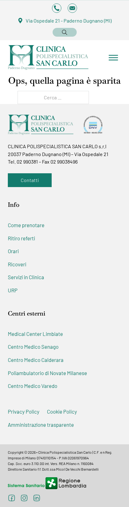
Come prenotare (26, 225)
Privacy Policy (23, 411)
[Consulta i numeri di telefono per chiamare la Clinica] (56, 8)
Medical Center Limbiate (35, 334)
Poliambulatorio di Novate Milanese (47, 373)
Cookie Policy (62, 411)
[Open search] (64, 32)
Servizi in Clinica (26, 277)
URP (13, 290)
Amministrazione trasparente (41, 424)
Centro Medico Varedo (32, 386)
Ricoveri (17, 264)
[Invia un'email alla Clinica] (72, 8)
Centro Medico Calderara (36, 360)
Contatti (30, 180)
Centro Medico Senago (33, 346)
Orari (13, 251)
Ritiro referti (21, 238)
